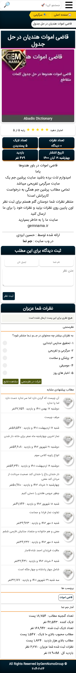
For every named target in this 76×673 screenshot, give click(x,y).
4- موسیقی (66, 365)
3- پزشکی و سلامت (61, 358)
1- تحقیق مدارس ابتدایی (58, 343)
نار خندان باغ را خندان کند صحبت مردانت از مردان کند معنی (33, 477)
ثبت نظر (8, 296)
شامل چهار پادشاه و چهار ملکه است (38, 569)
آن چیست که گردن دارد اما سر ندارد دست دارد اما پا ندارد (32, 400)
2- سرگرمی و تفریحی (60, 350)
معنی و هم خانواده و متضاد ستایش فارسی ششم (31, 531)
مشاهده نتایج (11, 382)
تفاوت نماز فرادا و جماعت (44, 512)
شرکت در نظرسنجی (31, 382)
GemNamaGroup (52, 664)
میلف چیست (52, 417)
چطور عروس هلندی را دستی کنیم (40, 493)
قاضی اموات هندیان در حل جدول (38, 41)
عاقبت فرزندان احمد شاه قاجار (42, 550)
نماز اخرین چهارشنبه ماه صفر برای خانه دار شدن (31, 436)
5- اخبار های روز (63, 373)
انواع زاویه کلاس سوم (47, 455)
